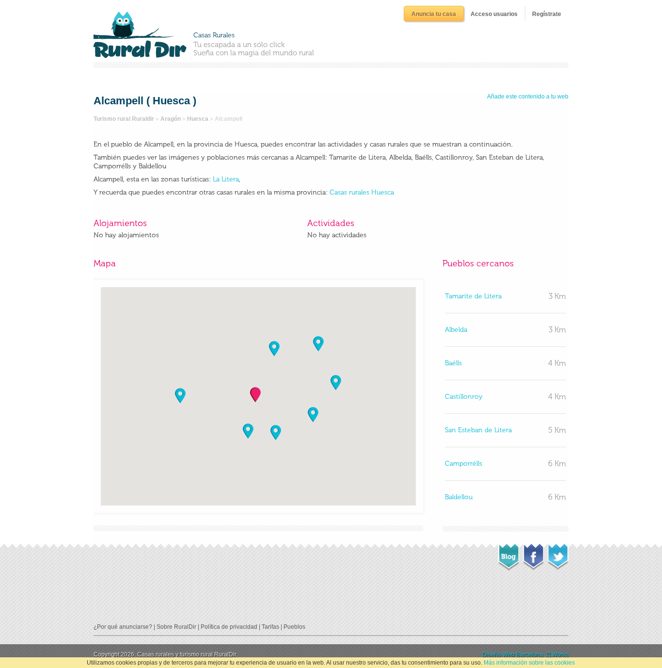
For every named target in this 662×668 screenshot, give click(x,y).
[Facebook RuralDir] (533, 554)
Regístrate (546, 14)
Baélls (453, 363)
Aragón (170, 118)
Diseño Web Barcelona (512, 654)
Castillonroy (464, 396)
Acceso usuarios (494, 14)
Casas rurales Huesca (362, 192)
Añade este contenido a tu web (527, 96)
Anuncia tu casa (433, 14)
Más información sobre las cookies (529, 662)
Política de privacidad (229, 626)
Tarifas (270, 626)
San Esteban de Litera (478, 430)
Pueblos (294, 626)
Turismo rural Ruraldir (124, 118)
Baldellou (459, 497)
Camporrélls (463, 463)
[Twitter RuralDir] (558, 554)
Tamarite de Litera (473, 296)
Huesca (197, 118)
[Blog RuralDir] (508, 554)
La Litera (225, 179)
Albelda (456, 330)
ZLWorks (557, 654)
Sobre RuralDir (176, 626)
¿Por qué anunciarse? (123, 626)
